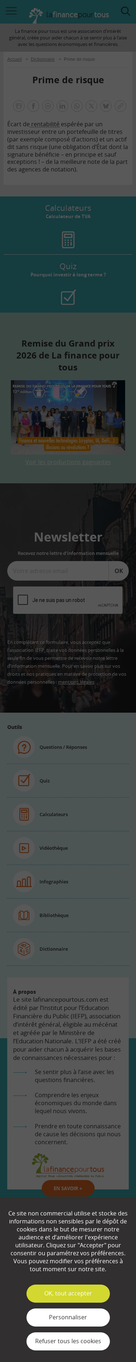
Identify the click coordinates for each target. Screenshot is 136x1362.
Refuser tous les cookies (68, 1341)
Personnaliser (68, 1317)
